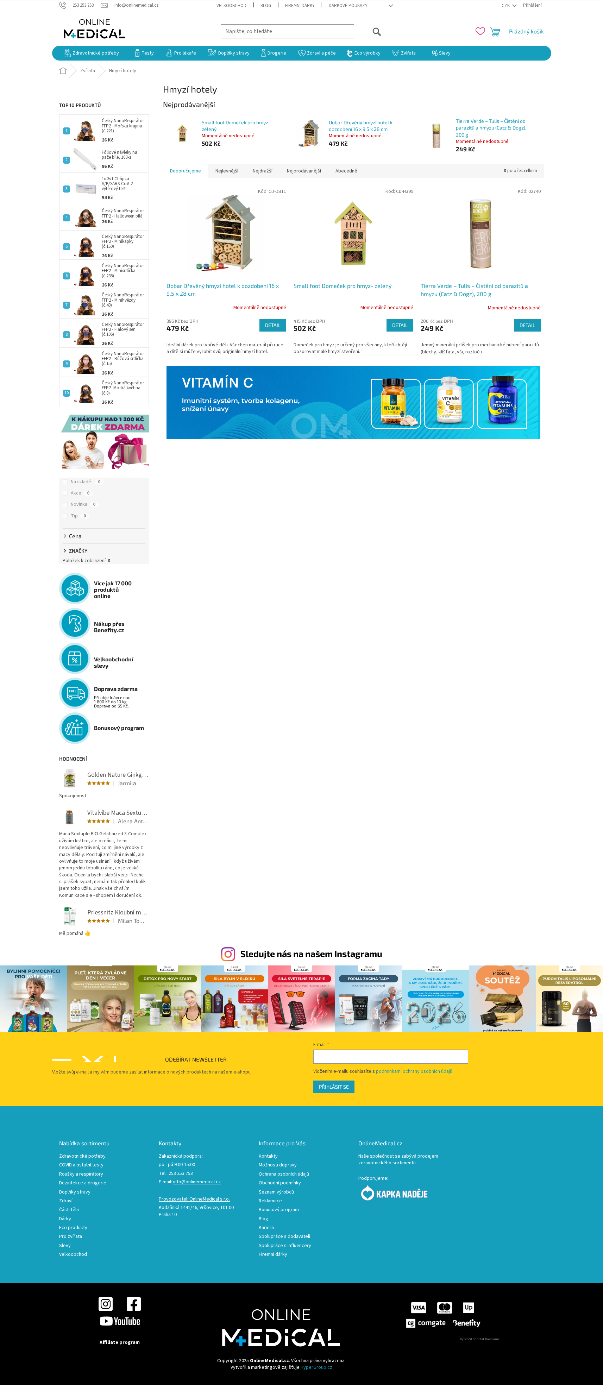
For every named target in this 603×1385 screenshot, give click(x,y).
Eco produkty (73, 1228)
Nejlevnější (226, 171)
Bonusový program (279, 1210)
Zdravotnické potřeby (82, 1156)
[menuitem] (91, 53)
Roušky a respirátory (81, 1174)
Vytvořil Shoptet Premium (479, 1339)
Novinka (83, 504)
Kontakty (268, 1156)
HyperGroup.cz (316, 1367)
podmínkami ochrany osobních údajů (414, 1071)
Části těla (69, 1210)
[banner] (354, 402)
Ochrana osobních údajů (284, 1174)
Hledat (367, 31)
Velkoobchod (231, 5)
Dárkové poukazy (348, 5)
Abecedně (346, 171)
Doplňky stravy (74, 1192)
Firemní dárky (300, 5)
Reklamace (270, 1201)
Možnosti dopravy (278, 1165)
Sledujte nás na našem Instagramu (311, 953)
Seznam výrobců (276, 1192)
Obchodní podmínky (280, 1183)
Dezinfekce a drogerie (82, 1183)
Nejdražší (262, 171)
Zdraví (66, 1201)
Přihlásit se (334, 1087)
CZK (506, 5)
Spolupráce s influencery (285, 1245)
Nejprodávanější (304, 171)
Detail (273, 325)
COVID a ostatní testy (81, 1165)
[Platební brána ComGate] (443, 1314)
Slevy (65, 1245)
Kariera (266, 1228)
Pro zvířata (70, 1236)
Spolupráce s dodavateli (284, 1236)
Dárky (65, 1219)
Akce (80, 493)
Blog (265, 5)
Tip (78, 516)
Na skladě (85, 481)
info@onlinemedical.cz (197, 1182)
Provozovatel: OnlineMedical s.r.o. (194, 1199)
